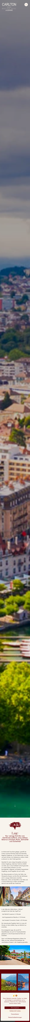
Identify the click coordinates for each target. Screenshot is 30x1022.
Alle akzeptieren (15, 1008)
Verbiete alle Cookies (15, 1011)
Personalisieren (15, 1014)
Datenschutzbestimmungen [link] (15, 1017)
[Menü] (26, 4)
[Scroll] (15, 806)
